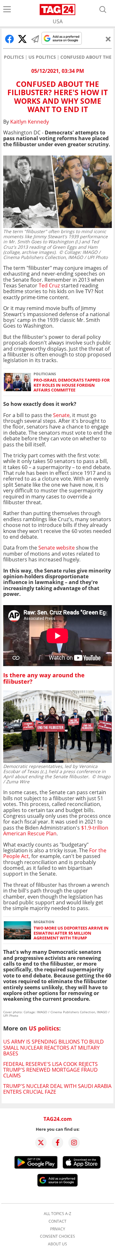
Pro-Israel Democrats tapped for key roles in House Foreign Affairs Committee (72, 385)
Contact (57, 1221)
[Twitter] (41, 1142)
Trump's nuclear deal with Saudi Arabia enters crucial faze (57, 1089)
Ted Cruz (49, 285)
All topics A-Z (57, 1214)
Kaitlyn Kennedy (29, 121)
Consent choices (57, 1236)
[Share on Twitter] (22, 39)
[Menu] (7, 9)
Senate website (56, 547)
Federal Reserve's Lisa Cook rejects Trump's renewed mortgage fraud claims (50, 1069)
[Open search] (103, 9)
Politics (14, 57)
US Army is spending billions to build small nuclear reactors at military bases (53, 1047)
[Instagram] (74, 1142)
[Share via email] (35, 39)
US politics (42, 57)
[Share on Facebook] (9, 39)
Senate (61, 415)
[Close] (108, 38)
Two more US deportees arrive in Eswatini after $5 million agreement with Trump (71, 933)
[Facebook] (57, 1142)
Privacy (57, 1229)
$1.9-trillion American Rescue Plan (55, 830)
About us (57, 1244)
